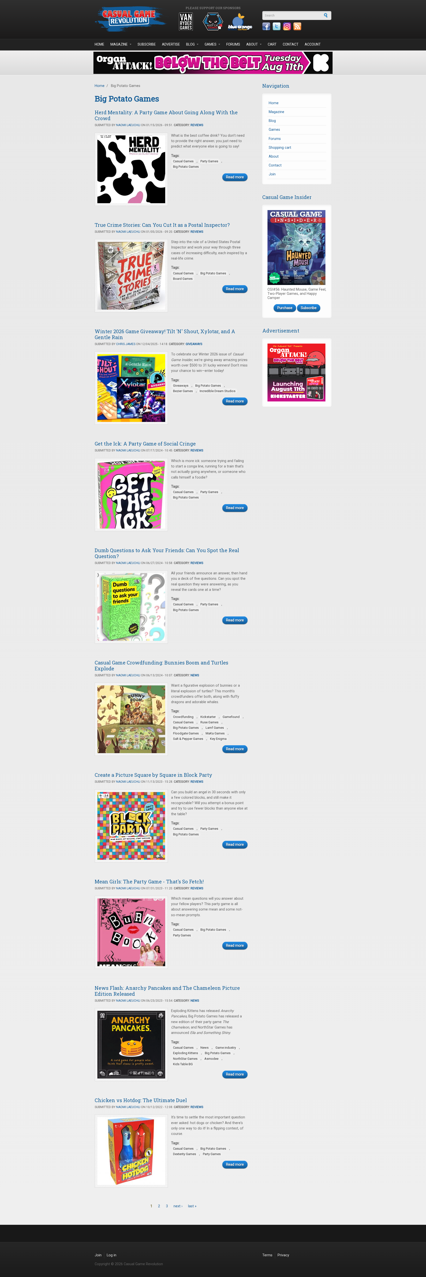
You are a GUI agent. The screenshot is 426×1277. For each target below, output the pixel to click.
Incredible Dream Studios (217, 391)
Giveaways (194, 344)
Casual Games (183, 161)
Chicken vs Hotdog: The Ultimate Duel (141, 1100)
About (252, 44)
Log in (111, 1255)
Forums (233, 44)
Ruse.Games (209, 722)
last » (192, 1206)
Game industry (225, 1047)
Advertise (171, 44)
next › (178, 1206)
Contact (291, 44)
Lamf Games (215, 728)
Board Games (183, 279)
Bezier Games (183, 391)
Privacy (283, 1255)
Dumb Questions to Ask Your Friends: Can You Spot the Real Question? (167, 553)
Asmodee (211, 1059)
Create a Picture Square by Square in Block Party (153, 775)
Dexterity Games (184, 1154)
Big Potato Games (186, 166)
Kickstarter (208, 717)
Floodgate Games (186, 733)
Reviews (197, 125)
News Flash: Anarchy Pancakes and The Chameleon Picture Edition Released (167, 991)
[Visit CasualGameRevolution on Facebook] (266, 26)
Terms (267, 1255)
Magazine (119, 44)
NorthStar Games (185, 1059)
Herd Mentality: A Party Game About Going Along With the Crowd (166, 115)
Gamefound (231, 717)
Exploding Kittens (185, 1053)
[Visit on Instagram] (287, 26)
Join (272, 174)
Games (210, 44)
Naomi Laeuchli (128, 125)
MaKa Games (215, 733)
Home (99, 44)
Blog (190, 44)
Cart (272, 44)
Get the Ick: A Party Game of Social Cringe (145, 443)
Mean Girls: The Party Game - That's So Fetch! (149, 881)
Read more (235, 177)
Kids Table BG (183, 1064)
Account (313, 44)
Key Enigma (218, 739)
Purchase (284, 308)
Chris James (125, 344)
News (195, 675)
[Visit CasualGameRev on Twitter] (277, 26)
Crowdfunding (183, 717)
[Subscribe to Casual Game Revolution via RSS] (297, 26)
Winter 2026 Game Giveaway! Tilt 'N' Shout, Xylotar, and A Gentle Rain (165, 334)
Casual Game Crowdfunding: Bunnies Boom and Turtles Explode (161, 665)
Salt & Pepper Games (188, 739)
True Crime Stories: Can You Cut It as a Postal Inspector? (162, 225)
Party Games (209, 161)
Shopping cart (280, 148)
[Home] (132, 19)
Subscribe (147, 44)
